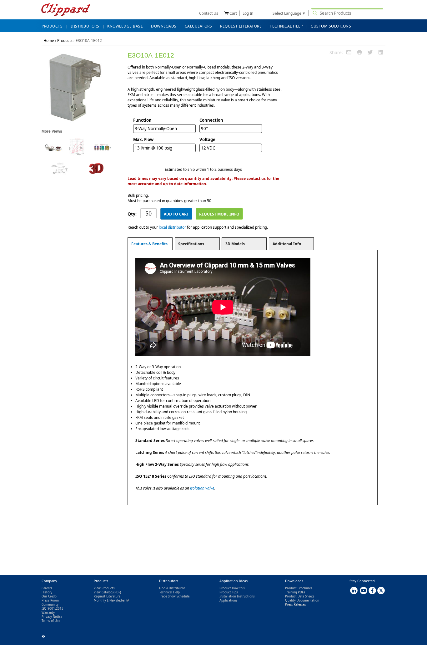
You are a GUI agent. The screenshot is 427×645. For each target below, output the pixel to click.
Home (48, 40)
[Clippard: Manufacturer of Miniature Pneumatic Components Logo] (66, 10)
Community (50, 604)
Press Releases (295, 604)
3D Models (235, 243)
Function (142, 120)
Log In (248, 13)
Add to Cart (176, 214)
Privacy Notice (52, 617)
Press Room (50, 600)
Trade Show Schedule (174, 596)
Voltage (207, 139)
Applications (228, 600)
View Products (104, 588)
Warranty (48, 613)
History (47, 592)
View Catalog (103, 592)
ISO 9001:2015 (52, 609)
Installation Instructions (237, 596)
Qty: (132, 214)
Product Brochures (298, 588)
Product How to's (232, 588)
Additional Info (287, 243)
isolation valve (202, 488)
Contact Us (208, 13)
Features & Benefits (149, 243)
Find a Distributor (172, 588)
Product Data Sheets (299, 596)
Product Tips (228, 592)
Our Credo (49, 596)
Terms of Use (51, 621)
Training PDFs (295, 592)
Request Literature (107, 596)
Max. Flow (143, 139)
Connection (211, 120)
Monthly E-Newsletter (111, 600)
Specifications (191, 243)
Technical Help (169, 592)
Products (65, 40)
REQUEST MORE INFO (219, 214)
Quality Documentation (302, 600)
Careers (47, 588)
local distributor (172, 227)
